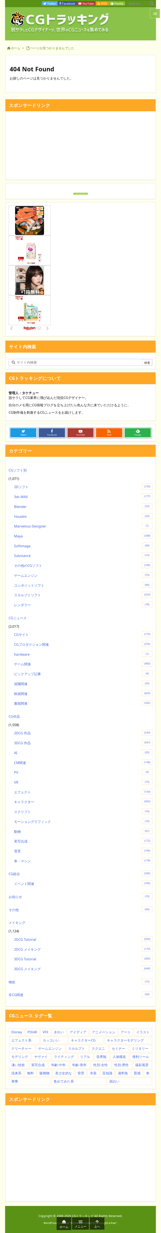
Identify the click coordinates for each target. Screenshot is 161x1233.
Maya (82, 536)
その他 (79, 909)
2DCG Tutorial (82, 939)
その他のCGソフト (82, 565)
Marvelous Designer (81, 526)
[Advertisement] (80, 147)
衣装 (93, 1073)
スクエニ (98, 1048)
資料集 (123, 1073)
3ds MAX (82, 496)
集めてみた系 (64, 1081)
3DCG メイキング (82, 969)
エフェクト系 (21, 1040)
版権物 (44, 1073)
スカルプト (76, 1048)
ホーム (15, 48)
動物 (81, 831)
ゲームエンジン (81, 575)
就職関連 (81, 684)
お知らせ (79, 896)
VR (81, 782)
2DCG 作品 (82, 733)
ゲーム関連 (82, 664)
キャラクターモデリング (125, 1040)
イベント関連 (82, 883)
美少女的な (63, 1073)
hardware (81, 654)
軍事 (14, 1081)
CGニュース (18, 618)
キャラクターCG (83, 1040)
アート (126, 1032)
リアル (85, 1056)
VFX (45, 1032)
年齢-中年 (58, 1065)
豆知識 (107, 1073)
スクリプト (81, 811)
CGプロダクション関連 (82, 644)
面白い (114, 1081)
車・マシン (82, 861)
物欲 (79, 982)
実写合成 (82, 841)
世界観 (101, 1056)
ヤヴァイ (41, 1056)
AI (81, 753)
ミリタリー (140, 1048)
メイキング (17, 922)
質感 (137, 1073)
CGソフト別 (18, 470)
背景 (82, 851)
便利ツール (140, 1056)
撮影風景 (142, 1065)
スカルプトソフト (82, 595)
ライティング (64, 1056)
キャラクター (82, 802)
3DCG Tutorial (82, 959)
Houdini (81, 516)
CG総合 (79, 874)
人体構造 (119, 1056)
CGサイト (82, 634)
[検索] (152, 3)
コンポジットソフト (81, 585)
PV (81, 772)
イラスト (143, 1032)
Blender (81, 506)
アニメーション (103, 1032)
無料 (30, 1073)
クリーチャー (21, 1048)
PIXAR (32, 1032)
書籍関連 (82, 703)
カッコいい (51, 1040)
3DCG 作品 (82, 743)
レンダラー (81, 605)
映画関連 (82, 693)
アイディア (78, 1032)
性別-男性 (121, 1065)
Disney (16, 1032)
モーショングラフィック (81, 821)
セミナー (118, 1048)
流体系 (16, 1073)
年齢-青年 (79, 1065)
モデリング (19, 1056)
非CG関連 (79, 995)
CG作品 (14, 716)
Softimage (81, 546)
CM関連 (82, 762)
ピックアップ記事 (81, 674)
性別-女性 (100, 1065)
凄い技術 (18, 1065)
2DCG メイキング (82, 949)
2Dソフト (82, 487)
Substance (81, 555)
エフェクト (82, 792)
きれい (59, 1032)
